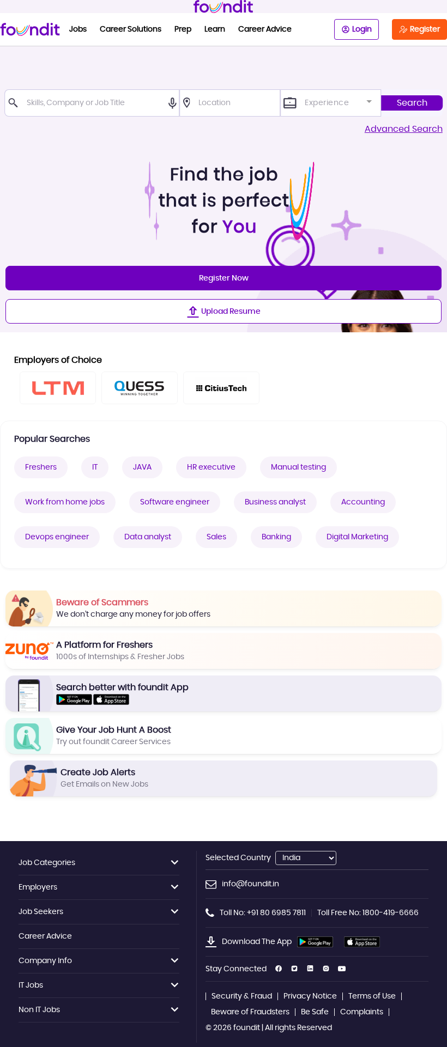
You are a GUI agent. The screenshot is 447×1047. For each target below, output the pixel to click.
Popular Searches (52, 439)
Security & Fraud (242, 996)
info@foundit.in (250, 884)
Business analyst (275, 502)
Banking (276, 537)
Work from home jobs (65, 502)
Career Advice (265, 29)
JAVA (142, 467)
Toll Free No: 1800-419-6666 (368, 913)
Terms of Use (372, 996)
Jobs (78, 29)
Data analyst (147, 537)
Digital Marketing (357, 537)
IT (95, 467)
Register (425, 29)
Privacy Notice (310, 996)
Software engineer (174, 502)
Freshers (41, 467)
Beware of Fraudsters (250, 1012)
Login (362, 29)
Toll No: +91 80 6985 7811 (263, 913)
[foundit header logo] (223, 6)
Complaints (361, 1012)
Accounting (363, 502)
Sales (216, 537)
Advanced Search (404, 129)
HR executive (211, 467)
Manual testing (298, 467)
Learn (214, 29)
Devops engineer (57, 537)
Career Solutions (130, 29)
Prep (182, 29)
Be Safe (315, 1012)
